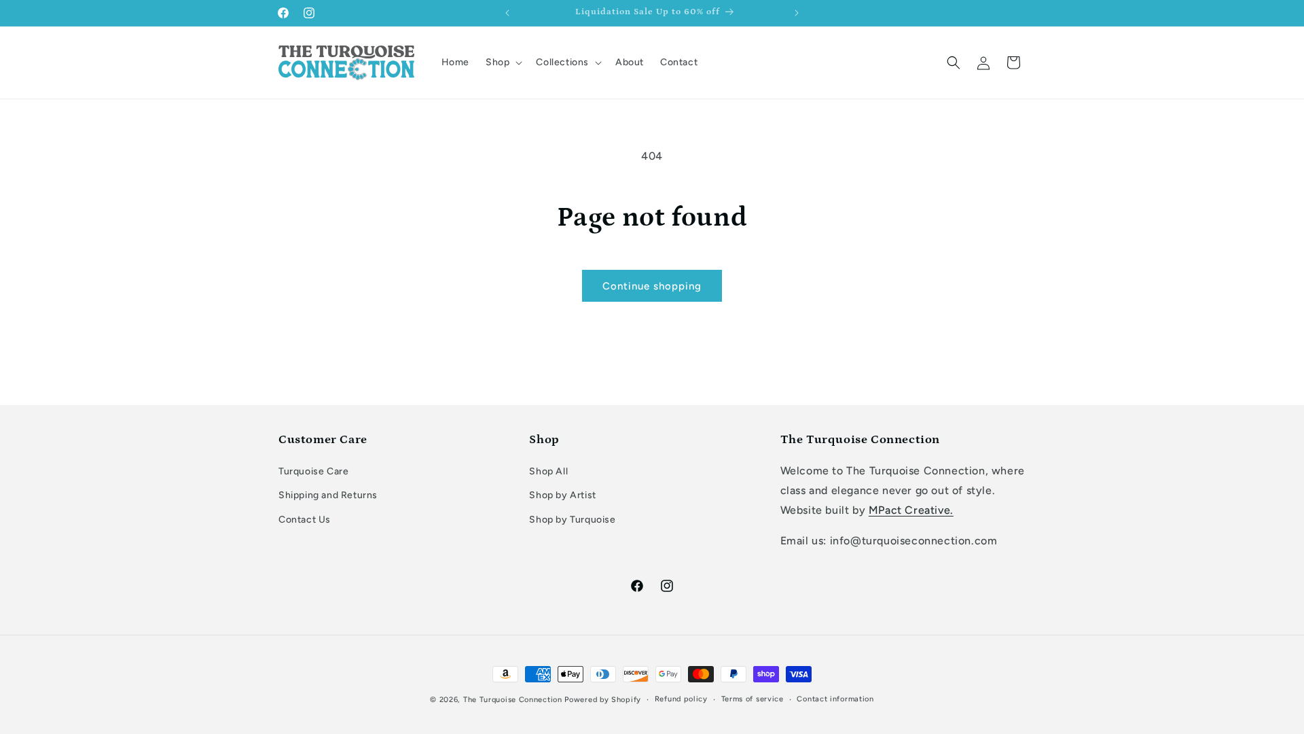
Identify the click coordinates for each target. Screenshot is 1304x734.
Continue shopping (652, 286)
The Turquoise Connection (512, 699)
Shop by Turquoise (572, 519)
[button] (502, 62)
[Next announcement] (797, 13)
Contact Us (304, 519)
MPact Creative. (911, 510)
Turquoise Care (313, 471)
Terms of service (752, 699)
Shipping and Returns (328, 495)
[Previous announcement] (507, 13)
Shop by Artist (562, 495)
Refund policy (681, 699)
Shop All (548, 471)
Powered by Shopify (602, 699)
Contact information (835, 699)
